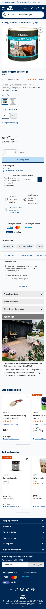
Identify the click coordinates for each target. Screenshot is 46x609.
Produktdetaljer (10, 255)
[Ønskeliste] (37, 8)
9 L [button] (13, 115)
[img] (16, 421)
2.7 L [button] (6, 115)
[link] (36, 79)
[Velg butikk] (31, 8)
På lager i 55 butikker (11, 506)
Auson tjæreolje (10, 478)
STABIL (5, 74)
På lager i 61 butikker (14, 171)
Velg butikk (8, 168)
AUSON (5, 475)
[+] (15, 152)
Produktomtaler (27, 255)
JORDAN (5, 412)
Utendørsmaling (25, 246)
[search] (4, 14)
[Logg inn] (25, 8)
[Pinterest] (33, 589)
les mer (14, 90)
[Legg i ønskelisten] (40, 30)
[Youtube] (22, 589)
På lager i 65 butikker (11, 439)
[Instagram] (16, 589)
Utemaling (14, 22)
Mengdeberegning (10, 123)
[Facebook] (11, 589)
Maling (5, 22)
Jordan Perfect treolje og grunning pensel (14, 416)
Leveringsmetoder (32, 224)
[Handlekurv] (42, 8)
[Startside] (14, 8)
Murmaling (8, 246)
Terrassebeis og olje (29, 22)
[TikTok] (27, 589)
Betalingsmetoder (13, 224)
